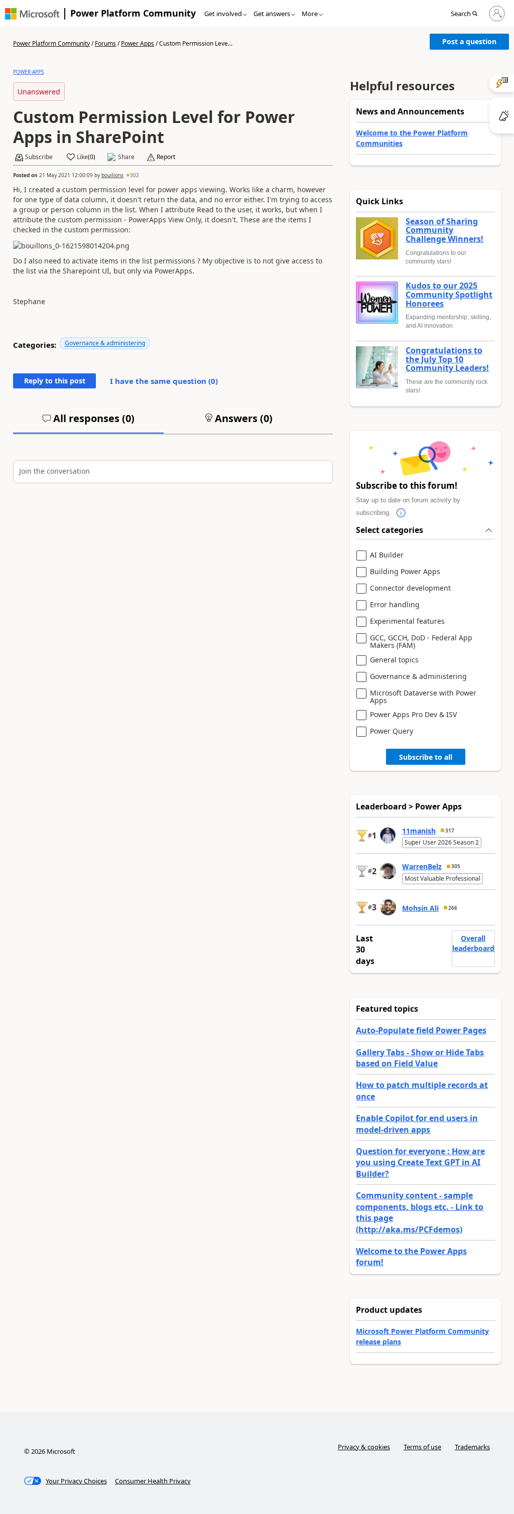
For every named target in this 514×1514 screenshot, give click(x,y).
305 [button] (455, 866)
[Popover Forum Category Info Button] (401, 513)
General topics (394, 660)
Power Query (391, 731)
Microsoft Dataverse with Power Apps (423, 697)
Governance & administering (105, 343)
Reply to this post (54, 380)
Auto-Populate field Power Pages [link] (421, 1030)
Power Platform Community (133, 13)
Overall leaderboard (473, 943)
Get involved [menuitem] (223, 13)
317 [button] (449, 830)
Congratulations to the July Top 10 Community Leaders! (447, 359)
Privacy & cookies (364, 1446)
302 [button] (134, 175)
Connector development (410, 588)
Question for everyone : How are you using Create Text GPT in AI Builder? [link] (420, 1162)
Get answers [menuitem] (271, 13)
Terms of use (422, 1446)
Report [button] (166, 157)
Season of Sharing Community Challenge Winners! (444, 230)
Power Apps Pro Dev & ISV (413, 715)
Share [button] (126, 157)
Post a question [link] (469, 41)
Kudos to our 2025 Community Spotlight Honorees (449, 295)
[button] (467, 14)
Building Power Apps (405, 572)
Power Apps (137, 43)
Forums (105, 43)
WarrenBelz (422, 866)
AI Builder (387, 555)
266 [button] (452, 907)
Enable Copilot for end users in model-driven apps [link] (417, 1124)
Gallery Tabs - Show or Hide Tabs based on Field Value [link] (420, 1058)
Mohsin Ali (420, 908)
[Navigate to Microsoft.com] (32, 14)
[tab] (88, 422)
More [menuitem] (310, 13)
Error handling (395, 605)
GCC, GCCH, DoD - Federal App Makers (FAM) (421, 641)
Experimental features (407, 621)
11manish (419, 831)
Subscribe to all (425, 757)
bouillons (112, 175)
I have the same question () (164, 381)
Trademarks (472, 1446)
